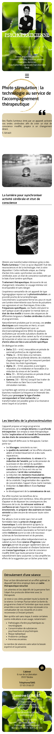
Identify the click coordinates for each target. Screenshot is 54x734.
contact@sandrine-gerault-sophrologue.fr (27, 713)
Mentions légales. (27, 722)
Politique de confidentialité (27, 725)
